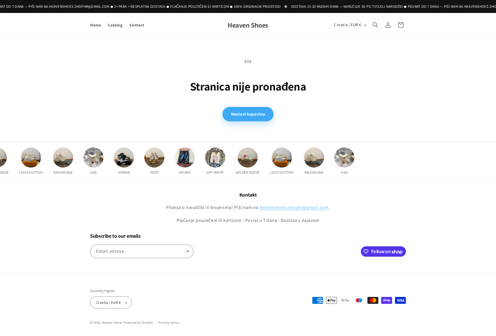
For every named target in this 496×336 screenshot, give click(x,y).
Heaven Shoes (112, 323)
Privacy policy (169, 322)
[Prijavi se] (187, 251)
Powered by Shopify (138, 323)
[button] (375, 25)
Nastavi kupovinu (248, 114)
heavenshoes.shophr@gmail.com (294, 207)
